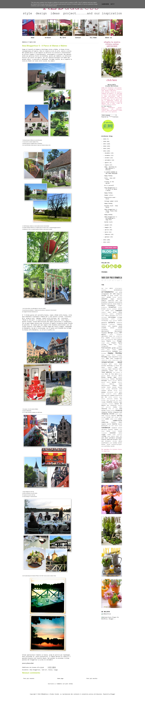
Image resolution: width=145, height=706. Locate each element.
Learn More (105, 4)
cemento (112, 313)
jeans (115, 364)
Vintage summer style (111, 201)
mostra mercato (112, 380)
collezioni (104, 320)
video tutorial (117, 434)
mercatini (114, 375)
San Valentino (111, 405)
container (112, 324)
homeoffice (115, 357)
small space (118, 413)
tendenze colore (117, 427)
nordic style (106, 387)
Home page (60, 678)
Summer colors (108, 195)
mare (116, 374)
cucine (120, 327)
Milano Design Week (108, 377)
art (117, 292)
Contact (78, 38)
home (109, 357)
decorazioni (105, 331)
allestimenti (118, 288)
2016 (105, 146)
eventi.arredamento (116, 337)
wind (111, 442)
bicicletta (118, 302)
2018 (105, 141)
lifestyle (104, 370)
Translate (115, 117)
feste (103, 341)
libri (120, 369)
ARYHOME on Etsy (107, 295)
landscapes (104, 369)
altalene (103, 290)
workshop (107, 446)
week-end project (112, 439)
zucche (112, 446)
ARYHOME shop (118, 295)
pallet (110, 390)
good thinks (111, 349)
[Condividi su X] (52, 667)
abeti (111, 288)
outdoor (103, 390)
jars (110, 364)
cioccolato (104, 319)
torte (108, 431)
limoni (111, 370)
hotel (102, 358)
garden (114, 348)
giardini (119, 348)
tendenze (105, 428)
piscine (116, 397)
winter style (105, 444)
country (119, 324)
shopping (118, 410)
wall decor (104, 438)
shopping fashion (106, 412)
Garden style (108, 222)
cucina (112, 327)
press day (118, 398)
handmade (115, 351)
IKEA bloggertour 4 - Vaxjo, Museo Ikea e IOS (111, 211)
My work (63, 38)
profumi (103, 400)
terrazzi (104, 429)
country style (117, 326)
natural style (115, 384)
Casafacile (104, 313)
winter (120, 443)
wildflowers (105, 443)
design (110, 333)
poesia (103, 398)
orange (108, 388)
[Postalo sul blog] (50, 667)
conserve (104, 324)
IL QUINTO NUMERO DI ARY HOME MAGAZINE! (111, 172)
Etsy (102, 338)
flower (119, 341)
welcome (115, 441)
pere (120, 392)
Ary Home (93, 38)
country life (106, 326)
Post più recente (28, 678)
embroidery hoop (106, 336)
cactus (120, 309)
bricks (120, 307)
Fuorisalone (106, 348)
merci (120, 375)
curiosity (104, 329)
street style (118, 417)
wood (102, 446)
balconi (119, 299)
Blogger (112, 694)
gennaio (107, 237)
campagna (118, 310)
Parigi (115, 390)
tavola (114, 424)
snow (102, 415)
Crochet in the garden (109, 182)
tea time (111, 425)
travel (114, 431)
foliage (103, 344)
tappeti (103, 424)
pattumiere (110, 392)
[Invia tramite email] (48, 667)
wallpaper (119, 438)
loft (116, 370)
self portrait (106, 407)
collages (119, 319)
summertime (104, 422)
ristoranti (104, 403)
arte (120, 292)
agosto (107, 162)
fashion (119, 339)
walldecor (112, 438)
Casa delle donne (115, 312)
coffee (113, 319)
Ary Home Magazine (106, 106)
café (102, 310)
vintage (103, 436)
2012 (105, 242)
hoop (120, 357)
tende (120, 425)
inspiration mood (111, 362)
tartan (109, 424)
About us (108, 38)
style (102, 418)
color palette (113, 320)
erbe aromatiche (117, 336)
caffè (112, 310)
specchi (113, 415)
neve (120, 385)
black (114, 304)
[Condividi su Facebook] (53, 667)
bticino (109, 309)
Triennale (104, 433)
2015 (105, 148)
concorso (119, 322)
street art (110, 417)
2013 (105, 240)
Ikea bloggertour (35, 670)
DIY (120, 333)
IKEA (107, 358)
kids (120, 364)
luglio (107, 165)
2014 (105, 151)
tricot (120, 431)
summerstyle (117, 420)
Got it (112, 4)
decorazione (119, 329)
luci (114, 372)
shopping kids (117, 412)
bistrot (110, 304)
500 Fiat (104, 288)
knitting (109, 365)
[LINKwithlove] (106, 614)
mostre (120, 380)
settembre (108, 160)
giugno (107, 225)
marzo (107, 232)
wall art (119, 436)
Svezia (50, 670)
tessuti (110, 429)
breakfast (112, 307)
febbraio (108, 234)
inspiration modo (117, 360)
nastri (108, 382)
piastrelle (118, 395)
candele (103, 312)
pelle (116, 392)
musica (103, 382)
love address (106, 372)
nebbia (114, 385)
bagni (112, 299)
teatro (116, 425)
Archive (48, 38)
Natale (114, 382)
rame (107, 400)
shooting (104, 408)
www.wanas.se (35, 311)
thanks (116, 429)
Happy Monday (108, 175)
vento (120, 433)
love (120, 370)
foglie (120, 343)
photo (120, 393)
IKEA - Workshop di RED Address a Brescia (110, 168)
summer (107, 419)
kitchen (103, 365)
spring (119, 415)
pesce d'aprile (106, 393)
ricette (109, 402)
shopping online (107, 414)
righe (120, 402)
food (110, 344)
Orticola (114, 388)
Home (32, 38)
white (120, 441)
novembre (108, 155)
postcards (109, 398)
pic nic (104, 397)
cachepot (114, 309)
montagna (104, 380)
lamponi (110, 367)
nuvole (120, 387)
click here (111, 80)
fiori (108, 341)
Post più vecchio (92, 678)
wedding (103, 439)
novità (114, 387)
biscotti (104, 304)
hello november (117, 355)
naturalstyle (105, 385)
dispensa (116, 332)
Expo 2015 (104, 339)
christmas (112, 317)
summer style (113, 418)
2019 (105, 139)
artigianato (105, 294)
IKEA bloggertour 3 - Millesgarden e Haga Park (111, 218)
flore (113, 341)
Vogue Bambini (111, 436)
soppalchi (107, 415)
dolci (103, 334)
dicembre (108, 153)
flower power (105, 343)
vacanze (113, 433)
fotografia (104, 346)
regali (120, 400)
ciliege (119, 317)
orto (120, 388)
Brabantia (104, 307)
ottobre (107, 157)
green (120, 349)
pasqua (103, 392)
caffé (107, 310)
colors (111, 322)
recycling (112, 400)
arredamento (107, 292)
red (117, 400)
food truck (118, 344)
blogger (120, 305)
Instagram (104, 364)
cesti (102, 315)
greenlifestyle (106, 351)
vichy (109, 434)
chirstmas (104, 317)
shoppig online (110, 410)
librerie (115, 369)
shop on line (113, 408)
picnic (110, 397)
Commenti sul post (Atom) (65, 683)
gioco (102, 349)
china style (118, 315)
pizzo (120, 397)
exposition (110, 339)
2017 (105, 144)
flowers (113, 343)
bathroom (111, 300)
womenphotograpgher (116, 444)
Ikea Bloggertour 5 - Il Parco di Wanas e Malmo (111, 189)
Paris (120, 390)
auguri (103, 297)
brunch (103, 309)
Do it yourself (109, 185)
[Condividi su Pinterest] (55, 667)
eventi (108, 338)
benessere (111, 302)
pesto (115, 393)
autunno (104, 299)
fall (115, 339)
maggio (107, 227)
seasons (120, 405)
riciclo (115, 402)
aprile (107, 229)
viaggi (56, 670)
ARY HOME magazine (116, 294)
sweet (120, 422)
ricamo (103, 402)
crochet (103, 327)
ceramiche (119, 314)
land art (44, 670)
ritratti (111, 403)
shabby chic (117, 407)
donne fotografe (116, 334)
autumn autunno (117, 297)
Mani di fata (109, 374)
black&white (111, 305)
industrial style (106, 360)
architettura (118, 290)
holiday (104, 357)
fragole (120, 346)
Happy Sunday (105, 355)
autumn (109, 297)
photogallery (105, 395)
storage (103, 417)
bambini (103, 300)
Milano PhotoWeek (116, 379)
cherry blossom (110, 315)
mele (108, 375)
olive (102, 388)
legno (110, 369)
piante (112, 395)
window (115, 443)
